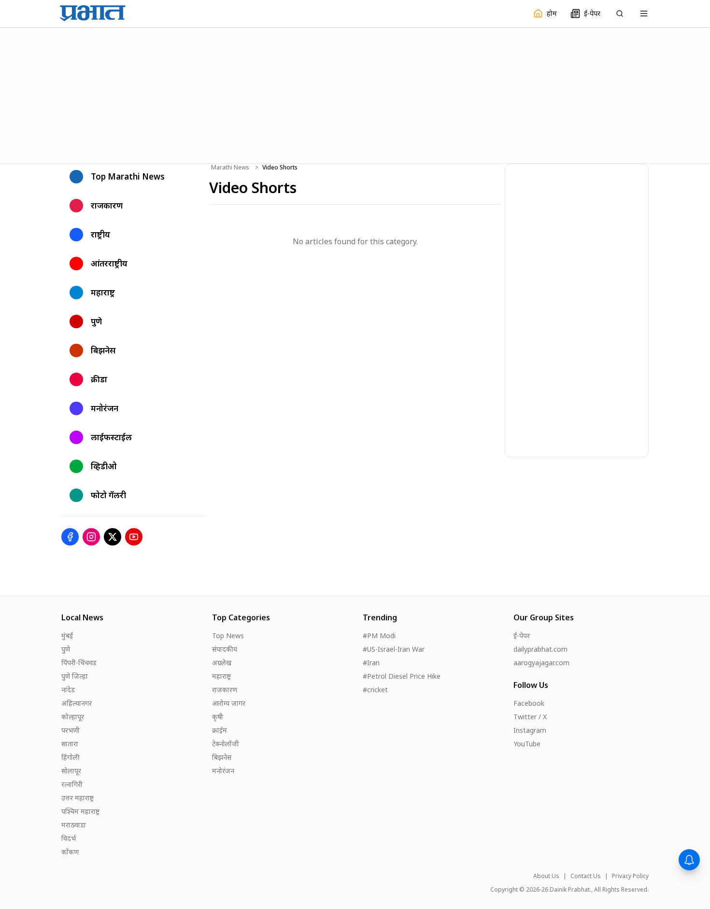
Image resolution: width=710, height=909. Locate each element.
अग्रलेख (221, 662)
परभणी (70, 730)
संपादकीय (224, 649)
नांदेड (68, 689)
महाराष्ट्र (221, 676)
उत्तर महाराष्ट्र (77, 797)
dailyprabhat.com (540, 649)
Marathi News (230, 167)
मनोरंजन (223, 770)
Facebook (528, 703)
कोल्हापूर (72, 716)
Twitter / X (530, 716)
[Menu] (644, 13)
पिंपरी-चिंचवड (79, 662)
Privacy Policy (630, 876)
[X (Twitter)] (112, 536)
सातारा (69, 743)
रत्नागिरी (72, 784)
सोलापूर (71, 770)
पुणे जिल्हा (74, 676)
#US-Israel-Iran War (394, 649)
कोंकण (70, 851)
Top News (228, 635)
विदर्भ (68, 838)
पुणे (65, 649)
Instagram (529, 730)
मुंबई (67, 635)
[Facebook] (70, 536)
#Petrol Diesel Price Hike (401, 676)
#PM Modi (379, 635)
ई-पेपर (521, 635)
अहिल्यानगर (76, 703)
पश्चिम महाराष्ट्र (80, 811)
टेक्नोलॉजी (225, 743)
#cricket (375, 689)
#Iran (371, 662)
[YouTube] (133, 536)
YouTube (526, 743)
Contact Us (585, 876)
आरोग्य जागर (228, 703)
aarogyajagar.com (541, 662)
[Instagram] (91, 536)
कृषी (217, 716)
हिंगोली (70, 757)
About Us (546, 876)
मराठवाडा (73, 824)
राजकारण (224, 689)
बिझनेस (221, 757)
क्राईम (219, 730)
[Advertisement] (355, 94)
